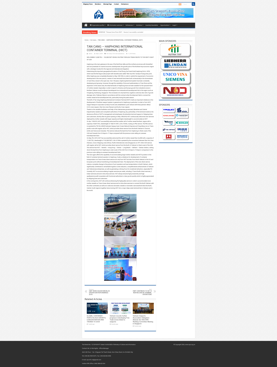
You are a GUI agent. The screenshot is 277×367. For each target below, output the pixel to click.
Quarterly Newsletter (151, 25)
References (129, 25)
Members (98, 4)
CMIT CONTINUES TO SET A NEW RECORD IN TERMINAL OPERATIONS (142, 292)
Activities (139, 25)
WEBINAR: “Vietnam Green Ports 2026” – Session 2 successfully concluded (120, 32)
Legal (174, 25)
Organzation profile (98, 25)
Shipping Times (88, 4)
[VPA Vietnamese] (180, 4)
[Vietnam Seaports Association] (99, 14)
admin (90, 53)
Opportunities (164, 25)
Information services (115, 25)
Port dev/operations (118, 53)
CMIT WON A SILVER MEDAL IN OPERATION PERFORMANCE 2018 (99, 292)
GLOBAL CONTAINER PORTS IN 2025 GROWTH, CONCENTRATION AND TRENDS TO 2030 (96, 319)
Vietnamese (125, 4)
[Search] (193, 4)
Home (86, 25)
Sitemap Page (107, 4)
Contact (116, 4)
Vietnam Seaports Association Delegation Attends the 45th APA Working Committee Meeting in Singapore (143, 320)
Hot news (93, 40)
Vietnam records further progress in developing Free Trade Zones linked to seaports (119, 319)
